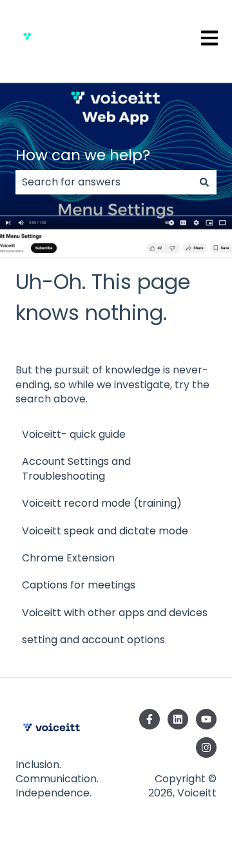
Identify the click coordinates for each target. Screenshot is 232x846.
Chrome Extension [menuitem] (68, 557)
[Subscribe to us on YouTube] (206, 719)
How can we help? (82, 155)
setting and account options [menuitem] (93, 639)
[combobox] (103, 182)
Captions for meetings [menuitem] (78, 585)
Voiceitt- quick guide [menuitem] (74, 434)
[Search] (204, 182)
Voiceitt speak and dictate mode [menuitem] (105, 530)
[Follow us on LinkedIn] (178, 719)
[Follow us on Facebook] (149, 719)
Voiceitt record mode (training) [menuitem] (102, 503)
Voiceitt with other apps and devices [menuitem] (115, 612)
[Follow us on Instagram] (206, 747)
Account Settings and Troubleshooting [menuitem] (76, 468)
